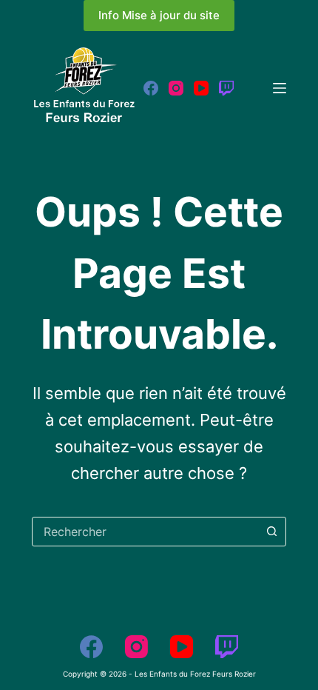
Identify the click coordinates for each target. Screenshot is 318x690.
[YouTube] (201, 88)
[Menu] (279, 88)
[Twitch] (226, 88)
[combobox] (145, 531)
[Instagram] (176, 88)
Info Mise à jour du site (159, 15)
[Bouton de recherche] (271, 532)
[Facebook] (150, 88)
